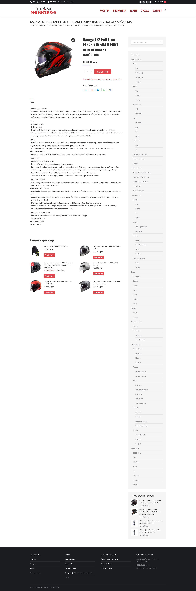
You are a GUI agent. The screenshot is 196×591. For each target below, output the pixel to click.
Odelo (135, 222)
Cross (137, 218)
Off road (138, 335)
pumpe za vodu (140, 376)
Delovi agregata (136, 344)
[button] (73, 40)
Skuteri (135, 326)
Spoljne (135, 281)
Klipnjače (138, 353)
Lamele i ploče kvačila (140, 154)
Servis (67, 577)
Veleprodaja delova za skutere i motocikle (79, 573)
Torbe (137, 267)
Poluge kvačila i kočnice (141, 177)
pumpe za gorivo (141, 371)
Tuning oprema (136, 168)
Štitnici (137, 249)
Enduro (135, 299)
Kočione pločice (136, 322)
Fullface (93, 79)
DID (136, 132)
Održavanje (139, 77)
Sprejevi (138, 82)
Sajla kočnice (139, 394)
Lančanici (136, 141)
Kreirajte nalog (70, 559)
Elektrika (136, 408)
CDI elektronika (140, 435)
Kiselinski (138, 113)
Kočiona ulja (139, 73)
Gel (136, 109)
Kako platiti (69, 564)
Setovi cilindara (138, 349)
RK (134, 471)
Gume (133, 272)
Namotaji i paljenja (141, 426)
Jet (136, 213)
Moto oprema (106, 79)
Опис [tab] (32, 102)
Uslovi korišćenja (106, 568)
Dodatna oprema (141, 245)
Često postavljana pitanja (109, 559)
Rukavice (138, 240)
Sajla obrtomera (140, 403)
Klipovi (137, 358)
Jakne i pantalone (141, 227)
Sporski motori (140, 340)
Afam (137, 127)
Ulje (136, 91)
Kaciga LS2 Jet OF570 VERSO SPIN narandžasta (57, 283)
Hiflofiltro (136, 462)
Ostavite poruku (35, 573)
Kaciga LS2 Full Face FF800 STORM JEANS (106, 247)
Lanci (134, 118)
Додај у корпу (102, 72)
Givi (134, 457)
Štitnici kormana (138, 190)
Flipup (137, 204)
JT (136, 150)
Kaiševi (135, 163)
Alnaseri (138, 412)
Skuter (135, 290)
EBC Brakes (137, 331)
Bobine (137, 417)
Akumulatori (137, 104)
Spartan (135, 485)
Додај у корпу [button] (49, 255)
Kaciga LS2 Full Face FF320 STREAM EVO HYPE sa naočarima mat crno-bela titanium (58, 265)
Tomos (135, 285)
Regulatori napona (141, 421)
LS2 (119, 79)
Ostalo (135, 430)
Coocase (136, 476)
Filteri (135, 86)
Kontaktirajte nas (106, 564)
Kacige (99, 79)
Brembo (135, 480)
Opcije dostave (70, 568)
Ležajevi (138, 444)
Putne (135, 295)
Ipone (135, 64)
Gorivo (137, 100)
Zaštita (135, 236)
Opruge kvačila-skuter (140, 181)
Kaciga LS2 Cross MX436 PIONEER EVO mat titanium (106, 283)
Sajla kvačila (139, 399)
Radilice (138, 362)
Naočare (138, 254)
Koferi (137, 263)
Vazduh (137, 95)
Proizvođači (135, 448)
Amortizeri (136, 186)
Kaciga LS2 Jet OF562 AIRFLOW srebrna (105, 264)
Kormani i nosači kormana (141, 172)
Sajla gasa (138, 385)
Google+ (33, 564)
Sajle (134, 380)
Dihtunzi (138, 439)
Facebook (33, 559)
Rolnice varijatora (139, 159)
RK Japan (138, 123)
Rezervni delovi (136, 59)
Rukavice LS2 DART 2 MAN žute (56, 246)
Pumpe (135, 367)
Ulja (136, 68)
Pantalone (138, 231)
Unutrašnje (136, 276)
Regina (137, 136)
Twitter (32, 568)
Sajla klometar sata (141, 390)
